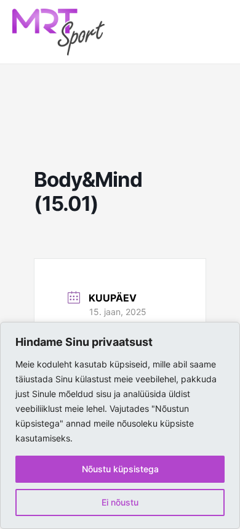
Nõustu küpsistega (120, 469)
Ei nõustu (120, 502)
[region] (120, 425)
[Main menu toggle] (212, 31)
